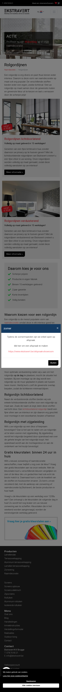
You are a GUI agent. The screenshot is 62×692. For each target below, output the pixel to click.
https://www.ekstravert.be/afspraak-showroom (31, 351)
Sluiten (53, 362)
